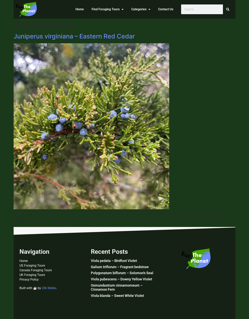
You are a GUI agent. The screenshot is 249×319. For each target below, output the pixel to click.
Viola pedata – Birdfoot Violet (114, 261)
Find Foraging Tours (106, 9)
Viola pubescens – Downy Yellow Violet (121, 279)
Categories (138, 9)
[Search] (228, 9)
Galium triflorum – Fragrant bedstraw (120, 267)
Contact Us (165, 9)
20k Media (49, 288)
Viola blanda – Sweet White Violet (117, 296)
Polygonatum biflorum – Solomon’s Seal (122, 273)
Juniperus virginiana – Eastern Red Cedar (74, 36)
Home (79, 9)
